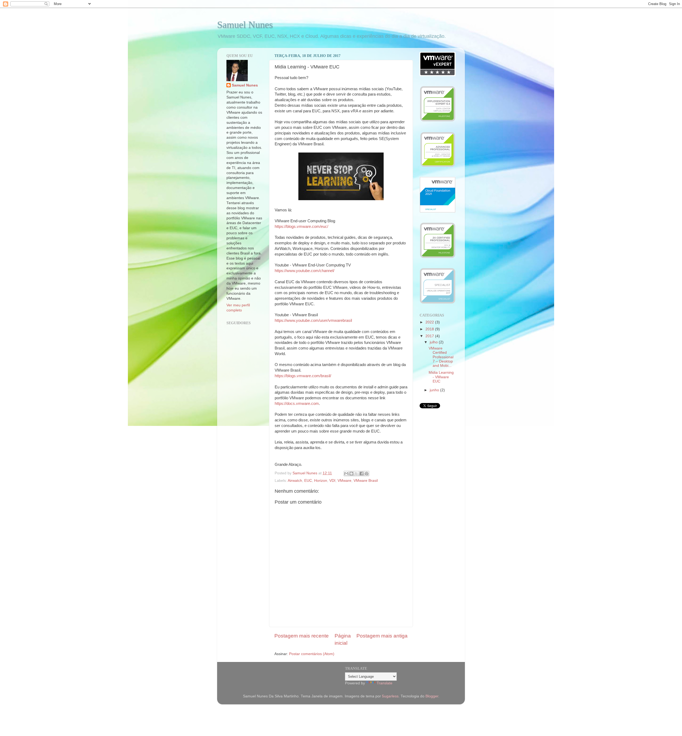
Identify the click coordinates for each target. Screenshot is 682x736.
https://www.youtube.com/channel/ (304, 271)
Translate (384, 683)
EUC (308, 481)
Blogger (431, 696)
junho (435, 390)
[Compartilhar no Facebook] (361, 473)
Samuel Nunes (245, 24)
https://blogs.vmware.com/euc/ (301, 226)
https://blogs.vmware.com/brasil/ (303, 376)
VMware (344, 481)
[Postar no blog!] (351, 473)
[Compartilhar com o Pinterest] (366, 473)
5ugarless (390, 696)
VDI (332, 481)
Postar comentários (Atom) (311, 654)
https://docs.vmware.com (297, 403)
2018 (430, 329)
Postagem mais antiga (382, 636)
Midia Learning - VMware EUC (441, 377)
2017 (430, 336)
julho (434, 342)
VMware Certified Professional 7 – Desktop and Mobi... (441, 357)
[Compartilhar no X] (356, 473)
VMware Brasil (366, 481)
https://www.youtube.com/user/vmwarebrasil (313, 320)
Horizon (320, 481)
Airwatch (295, 481)
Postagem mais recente (301, 636)
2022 (430, 322)
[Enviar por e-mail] (346, 473)
